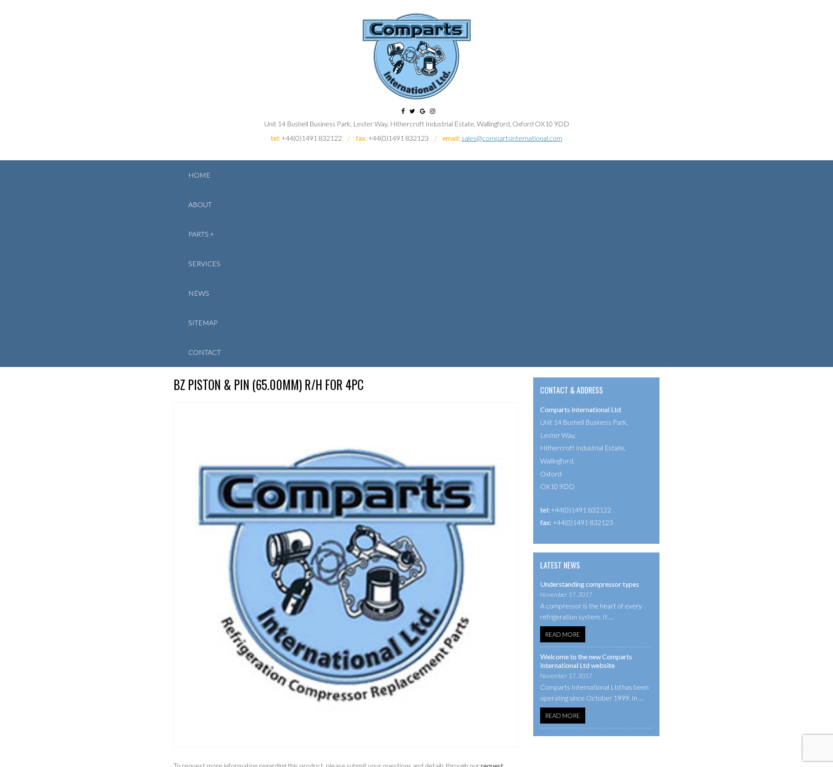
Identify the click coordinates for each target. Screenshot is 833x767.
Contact (204, 352)
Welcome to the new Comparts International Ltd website (586, 660)
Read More (562, 634)
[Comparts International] (416, 56)
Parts (198, 234)
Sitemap (203, 322)
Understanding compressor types (589, 584)
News (198, 293)
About (200, 204)
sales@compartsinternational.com (512, 138)
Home (199, 175)
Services (204, 263)
